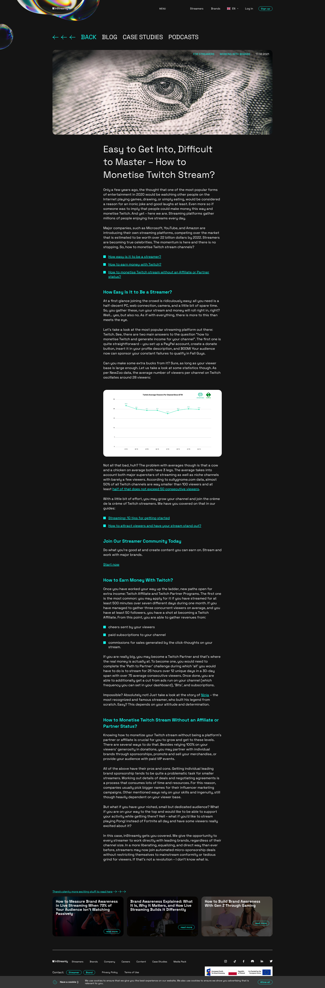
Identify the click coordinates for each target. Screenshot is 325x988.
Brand (89, 972)
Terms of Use (131, 972)
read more (112, 931)
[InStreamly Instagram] (225, 961)
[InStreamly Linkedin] (262, 961)
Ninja (205, 695)
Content (141, 961)
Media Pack (180, 961)
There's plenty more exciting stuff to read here (82, 891)
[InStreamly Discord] (252, 961)
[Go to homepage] (101, 8)
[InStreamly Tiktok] (235, 961)
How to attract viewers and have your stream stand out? (154, 525)
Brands (215, 8)
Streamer (74, 972)
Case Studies (159, 961)
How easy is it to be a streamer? (134, 256)
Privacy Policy (110, 972)
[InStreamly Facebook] (243, 961)
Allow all (265, 982)
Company (109, 961)
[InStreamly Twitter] (271, 961)
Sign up (265, 8)
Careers (126, 961)
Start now (111, 564)
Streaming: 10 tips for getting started (139, 518)
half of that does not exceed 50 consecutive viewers (155, 489)
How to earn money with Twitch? (134, 264)
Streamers (196, 8)
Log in (249, 8)
